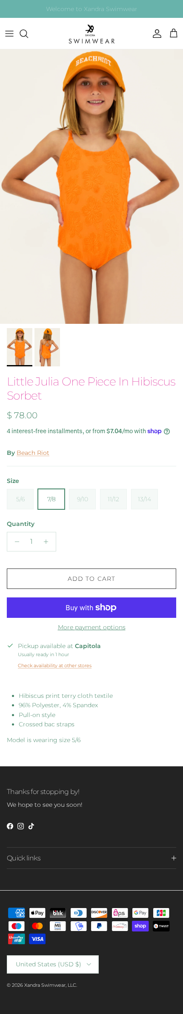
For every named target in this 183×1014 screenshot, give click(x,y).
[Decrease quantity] (14, 541)
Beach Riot (33, 453)
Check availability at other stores (55, 665)
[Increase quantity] (48, 541)
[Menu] (9, 33)
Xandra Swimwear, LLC (50, 985)
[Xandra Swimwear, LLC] (91, 33)
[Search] (28, 33)
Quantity (20, 524)
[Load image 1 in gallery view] (91, 186)
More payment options (92, 627)
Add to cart (91, 579)
